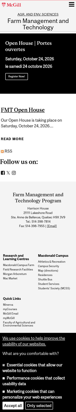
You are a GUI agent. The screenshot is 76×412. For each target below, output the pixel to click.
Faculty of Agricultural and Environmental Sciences (19, 324)
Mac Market (10, 278)
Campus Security (48, 266)
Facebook (3, 173)
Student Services (48, 283)
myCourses (10, 309)
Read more (12, 139)
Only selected (39, 405)
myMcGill (9, 318)
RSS (8, 151)
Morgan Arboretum (15, 273)
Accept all (13, 405)
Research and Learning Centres (16, 257)
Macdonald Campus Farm (18, 265)
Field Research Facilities (18, 269)
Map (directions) (48, 270)
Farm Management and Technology (38, 24)
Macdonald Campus (53, 255)
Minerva (8, 304)
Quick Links (12, 299)
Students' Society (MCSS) (54, 288)
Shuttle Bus (45, 279)
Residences (45, 274)
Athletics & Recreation (51, 261)
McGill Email (10, 313)
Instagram (14, 173)
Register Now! (16, 76)
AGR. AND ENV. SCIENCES (38, 14)
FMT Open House (23, 110)
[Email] (52, 226)
